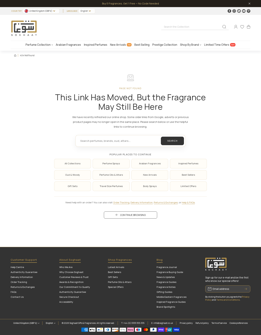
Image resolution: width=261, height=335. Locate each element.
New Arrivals (150, 174)
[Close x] (249, 3)
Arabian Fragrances (150, 163)
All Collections (72, 163)
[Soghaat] (24, 27)
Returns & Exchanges (166, 202)
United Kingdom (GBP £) (25, 323)
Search (172, 141)
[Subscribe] (245, 288)
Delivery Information (141, 202)
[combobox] (195, 26)
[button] (248, 27)
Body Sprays (150, 186)
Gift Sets (72, 186)
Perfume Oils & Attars (111, 174)
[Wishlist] (242, 27)
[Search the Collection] (224, 26)
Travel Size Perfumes (111, 186)
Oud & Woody (72, 174)
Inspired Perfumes (188, 163)
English (84, 10)
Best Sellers (188, 174)
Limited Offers (188, 186)
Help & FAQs (188, 202)
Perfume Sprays (111, 163)
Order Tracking (121, 202)
